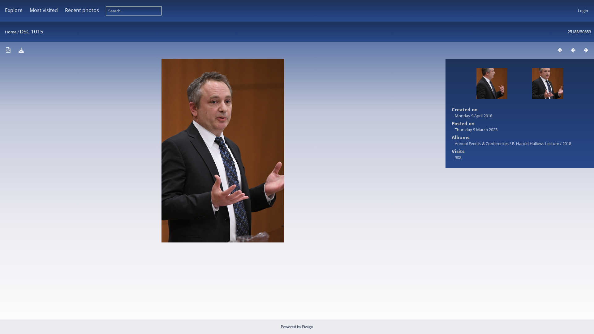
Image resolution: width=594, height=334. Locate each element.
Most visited (44, 10)
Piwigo (307, 326)
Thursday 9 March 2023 (476, 129)
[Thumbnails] (559, 50)
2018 (566, 143)
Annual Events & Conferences (482, 143)
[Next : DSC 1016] (585, 50)
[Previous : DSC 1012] (572, 50)
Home (10, 32)
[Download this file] (21, 50)
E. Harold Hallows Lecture (535, 143)
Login (583, 10)
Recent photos (82, 10)
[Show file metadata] (8, 50)
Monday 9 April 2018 (473, 115)
